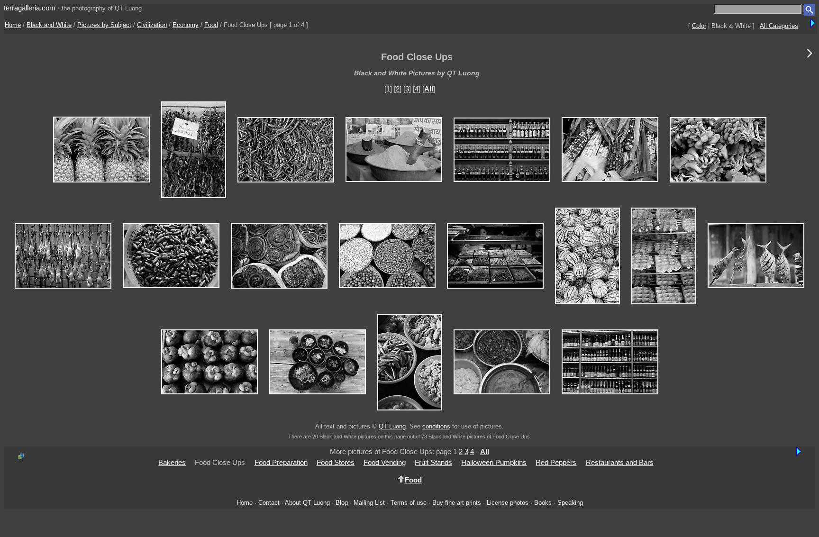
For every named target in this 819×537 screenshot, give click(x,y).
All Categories (779, 25)
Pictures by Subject (104, 24)
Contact (269, 502)
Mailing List (369, 502)
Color (699, 25)
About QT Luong (307, 502)
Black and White (49, 24)
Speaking (570, 502)
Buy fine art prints (456, 502)
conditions (436, 426)
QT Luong (392, 426)
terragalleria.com (29, 8)
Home (13, 24)
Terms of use (409, 502)
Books (543, 502)
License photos (507, 502)
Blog (342, 502)
